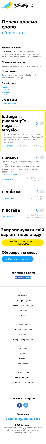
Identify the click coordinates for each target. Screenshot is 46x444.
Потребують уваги (23, 300)
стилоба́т (6, 92)
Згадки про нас (23, 372)
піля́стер (6, 89)
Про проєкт (23, 348)
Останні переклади (23, 329)
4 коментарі (7, 179)
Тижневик (23, 334)
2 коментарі (7, 146)
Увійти (18, 259)
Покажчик (23, 295)
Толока (23, 315)
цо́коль (5, 94)
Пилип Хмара (38, 196)
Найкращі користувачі (23, 339)
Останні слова (23, 324)
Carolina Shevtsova (35, 215)
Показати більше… (10, 174)
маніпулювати (23, 418)
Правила (23, 353)
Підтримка (23, 363)
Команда (23, 358)
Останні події (23, 310)
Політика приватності (23, 382)
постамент (6, 87)
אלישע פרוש (22, 146)
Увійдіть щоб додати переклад (23, 242)
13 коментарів (8, 198)
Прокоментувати (9, 216)
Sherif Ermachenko (10, 103)
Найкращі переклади (23, 305)
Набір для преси (23, 377)
